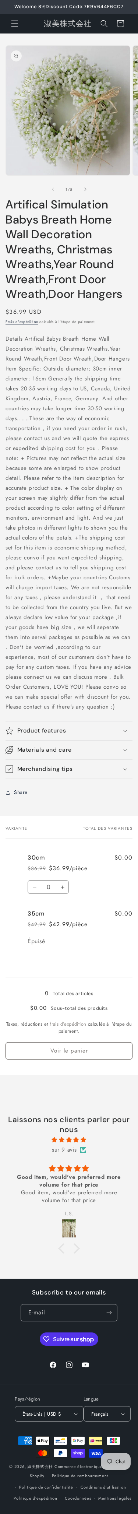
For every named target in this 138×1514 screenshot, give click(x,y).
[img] (69, 1140)
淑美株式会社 (40, 1466)
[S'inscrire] (109, 1312)
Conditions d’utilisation (103, 1487)
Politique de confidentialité (46, 1487)
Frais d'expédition (22, 321)
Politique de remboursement (80, 1476)
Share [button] (21, 792)
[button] (15, 23)
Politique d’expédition (35, 1498)
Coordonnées (78, 1498)
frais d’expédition (68, 1024)
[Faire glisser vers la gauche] (53, 189)
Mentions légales (114, 1498)
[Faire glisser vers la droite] (85, 189)
